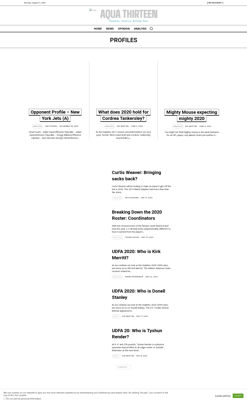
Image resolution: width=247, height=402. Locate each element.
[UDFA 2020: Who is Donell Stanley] (92, 305)
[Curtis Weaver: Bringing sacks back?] (92, 186)
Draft (116, 316)
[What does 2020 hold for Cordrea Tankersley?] (123, 86)
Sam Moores (51, 126)
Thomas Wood (132, 237)
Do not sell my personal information (23, 398)
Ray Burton (123, 126)
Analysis (37, 126)
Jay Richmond (132, 198)
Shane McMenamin (134, 277)
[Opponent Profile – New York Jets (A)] (55, 86)
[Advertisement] (99, 150)
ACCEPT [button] (238, 396)
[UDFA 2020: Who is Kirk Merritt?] (92, 265)
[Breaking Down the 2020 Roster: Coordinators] (92, 226)
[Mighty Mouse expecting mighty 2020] (192, 86)
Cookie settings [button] (223, 395)
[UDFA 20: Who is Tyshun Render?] (92, 344)
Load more (122, 367)
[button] (151, 28)
